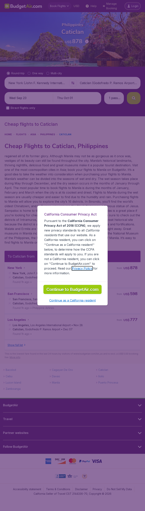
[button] (72, 300)
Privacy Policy (82, 268)
